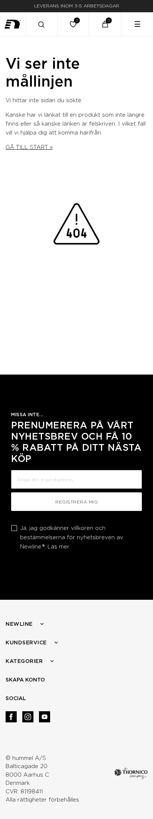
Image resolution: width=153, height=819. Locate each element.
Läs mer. (59, 546)
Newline (19, 624)
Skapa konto (25, 680)
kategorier (24, 661)
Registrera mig (76, 502)
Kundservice (26, 642)
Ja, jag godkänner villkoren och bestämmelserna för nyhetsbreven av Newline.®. (71, 537)
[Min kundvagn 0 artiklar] (105, 24)
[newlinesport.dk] (12, 24)
